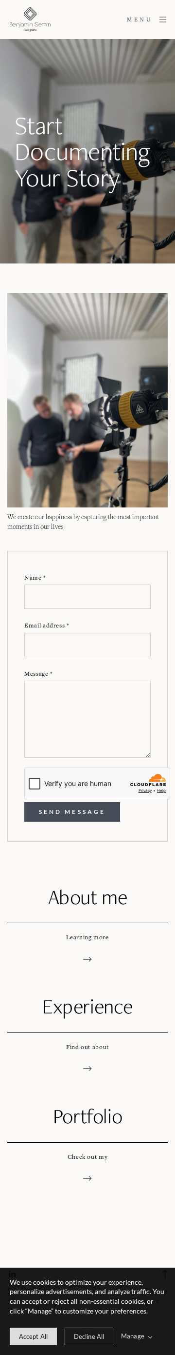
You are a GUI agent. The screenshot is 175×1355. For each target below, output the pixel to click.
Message (38, 673)
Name (35, 577)
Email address (47, 625)
